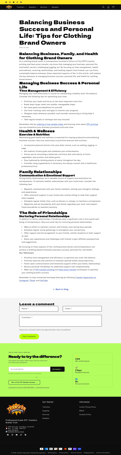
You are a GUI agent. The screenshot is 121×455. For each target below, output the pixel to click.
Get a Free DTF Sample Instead (24, 382)
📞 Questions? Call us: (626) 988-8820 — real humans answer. (29, 387)
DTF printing (92, 124)
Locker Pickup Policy (87, 407)
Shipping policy (89, 452)
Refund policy (52, 452)
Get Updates (57, 369)
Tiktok (32, 280)
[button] (21, 7)
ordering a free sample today (50, 124)
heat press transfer (68, 270)
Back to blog (62, 289)
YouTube (44, 280)
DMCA (81, 411)
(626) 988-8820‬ (13, 430)
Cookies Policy (85, 414)
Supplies (46, 411)
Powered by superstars (38, 453)
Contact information (103, 452)
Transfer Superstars (23, 453)
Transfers (46, 407)
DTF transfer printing (44, 270)
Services (45, 414)
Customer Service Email (16, 431)
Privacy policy (64, 452)
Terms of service (76, 452)
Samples (45, 418)
